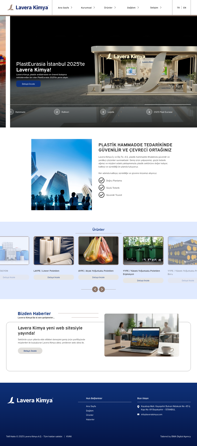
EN (184, 7)
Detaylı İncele (18, 83)
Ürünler (89, 414)
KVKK (69, 436)
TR (178, 7)
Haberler (90, 419)
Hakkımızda (87, 19)
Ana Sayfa (91, 406)
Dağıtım (89, 410)
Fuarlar (85, 23)
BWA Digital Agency (181, 436)
